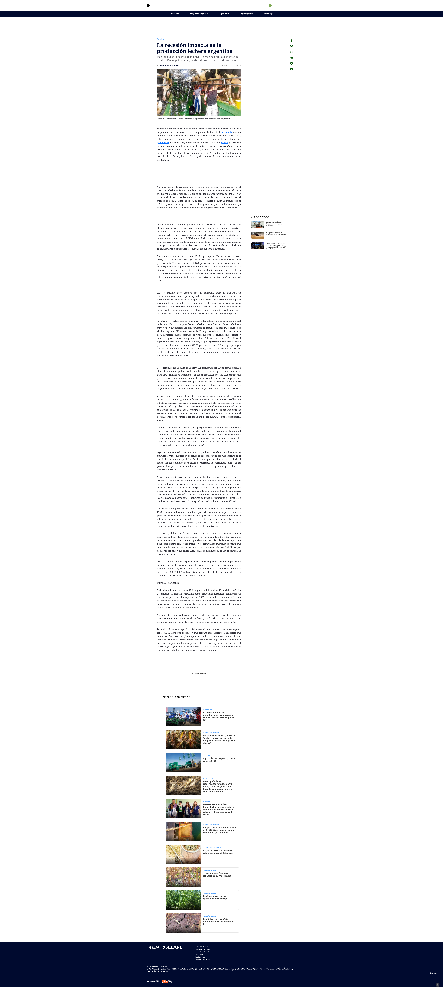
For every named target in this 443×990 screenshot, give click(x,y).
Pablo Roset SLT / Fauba (169, 65)
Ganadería (174, 14)
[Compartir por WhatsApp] (291, 52)
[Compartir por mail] (291, 69)
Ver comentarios (199, 673)
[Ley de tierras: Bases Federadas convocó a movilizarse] (268, 224)
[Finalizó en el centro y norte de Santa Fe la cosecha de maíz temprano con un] (202, 739)
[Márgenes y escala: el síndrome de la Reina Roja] (268, 235)
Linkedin (277, 5)
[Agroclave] (221, 5)
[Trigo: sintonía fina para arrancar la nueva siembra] (202, 877)
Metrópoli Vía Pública (203, 959)
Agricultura (224, 14)
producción (163, 142)
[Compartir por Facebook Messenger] (291, 63)
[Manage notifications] (437, 985)
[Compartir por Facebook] (291, 40)
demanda (227, 132)
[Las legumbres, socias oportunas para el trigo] (202, 900)
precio (224, 142)
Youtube (280, 5)
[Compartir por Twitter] (291, 46)
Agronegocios (247, 14)
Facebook (273, 5)
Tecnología (268, 14)
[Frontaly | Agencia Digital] (166, 981)
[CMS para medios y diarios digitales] (153, 981)
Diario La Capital (201, 947)
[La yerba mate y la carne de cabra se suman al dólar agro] (202, 854)
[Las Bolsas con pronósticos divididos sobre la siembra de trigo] (202, 922)
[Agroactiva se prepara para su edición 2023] (202, 762)
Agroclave (160, 39)
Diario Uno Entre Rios (203, 952)
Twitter (266, 5)
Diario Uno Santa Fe (202, 949)
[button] (148, 5)
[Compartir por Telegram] (291, 57)
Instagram (270, 5)
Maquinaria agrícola (199, 14)
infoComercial (200, 957)
